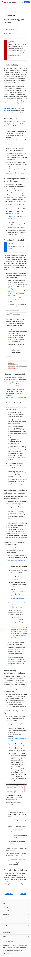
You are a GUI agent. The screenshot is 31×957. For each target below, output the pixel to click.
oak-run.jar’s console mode (18, 603)
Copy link (15, 29)
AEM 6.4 (16, 13)
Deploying (10, 33)
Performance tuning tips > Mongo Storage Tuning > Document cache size (16, 483)
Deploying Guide (10, 15)
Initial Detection (14, 197)
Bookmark (8, 29)
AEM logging (11, 216)
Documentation (8, 13)
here (9, 57)
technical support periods (17, 53)
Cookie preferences (21, 947)
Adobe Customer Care (14, 661)
